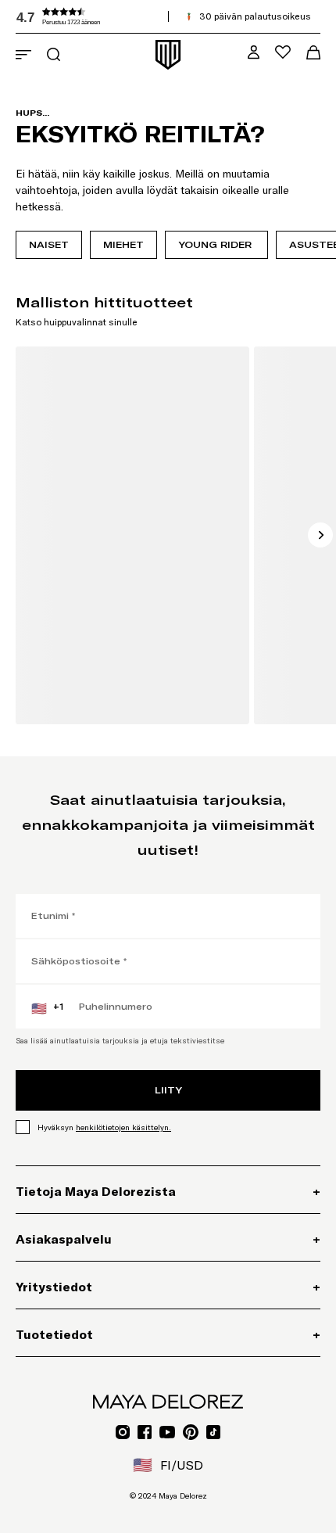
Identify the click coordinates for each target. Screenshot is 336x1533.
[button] (133, 16)
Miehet (123, 244)
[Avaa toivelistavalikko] (283, 52)
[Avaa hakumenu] (53, 54)
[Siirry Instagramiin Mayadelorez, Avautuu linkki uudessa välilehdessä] (123, 1432)
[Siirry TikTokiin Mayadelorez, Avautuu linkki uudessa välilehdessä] (213, 1432)
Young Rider (216, 244)
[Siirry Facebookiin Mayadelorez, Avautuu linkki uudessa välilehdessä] (145, 1432)
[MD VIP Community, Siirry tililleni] (253, 52)
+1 (47, 1008)
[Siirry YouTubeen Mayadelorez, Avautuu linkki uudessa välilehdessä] (167, 1432)
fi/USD (168, 1465)
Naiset (49, 244)
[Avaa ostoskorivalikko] (313, 52)
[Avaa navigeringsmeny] (23, 55)
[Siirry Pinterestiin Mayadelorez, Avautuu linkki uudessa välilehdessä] (190, 1432)
